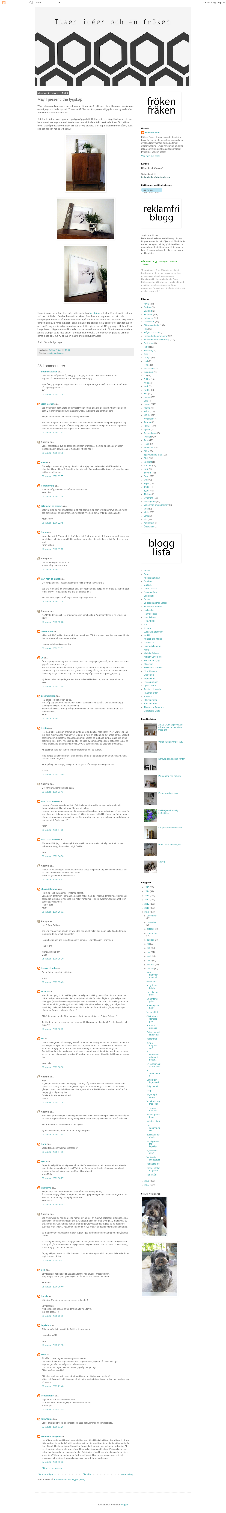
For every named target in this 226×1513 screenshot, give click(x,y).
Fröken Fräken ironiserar (156, 336)
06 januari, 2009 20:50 (53, 1316)
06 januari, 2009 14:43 (53, 879)
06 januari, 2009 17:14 (53, 1102)
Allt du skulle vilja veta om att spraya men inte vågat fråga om (170, 727)
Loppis (50, 353)
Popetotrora (149, 678)
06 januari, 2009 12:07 (53, 569)
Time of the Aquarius (153, 707)
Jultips (147, 379)
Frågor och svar (151, 332)
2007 (147, 1185)
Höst (146, 365)
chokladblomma (49, 889)
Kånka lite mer (153, 1164)
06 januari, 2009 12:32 (53, 648)
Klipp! (149, 1090)
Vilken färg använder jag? (156, 505)
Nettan (44, 532)
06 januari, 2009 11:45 (52, 523)
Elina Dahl (149, 596)
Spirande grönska (152, 1026)
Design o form (150, 592)
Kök (146, 393)
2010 (147, 908)
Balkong (148, 311)
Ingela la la (46, 1325)
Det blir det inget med (153, 1081)
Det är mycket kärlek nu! (153, 1033)
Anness (147, 574)
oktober (151, 929)
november (152, 922)
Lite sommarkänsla (153, 1128)
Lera (146, 401)
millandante (47, 1419)
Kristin (44, 728)
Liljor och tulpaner (152, 646)
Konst (146, 383)
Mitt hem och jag (152, 660)
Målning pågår (153, 1121)
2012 (147, 899)
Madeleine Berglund (51, 1436)
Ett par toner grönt (152, 1000)
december (152, 916)
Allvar (146, 304)
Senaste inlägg (45, 1474)
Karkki (147, 635)
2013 (147, 895)
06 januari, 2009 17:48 (53, 1134)
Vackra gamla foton (153, 1115)
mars (149, 960)
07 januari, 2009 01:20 (53, 1427)
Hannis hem (150, 617)
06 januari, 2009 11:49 (52, 549)
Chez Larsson (150, 588)
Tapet (146, 483)
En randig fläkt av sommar (153, 1065)
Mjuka (44, 1161)
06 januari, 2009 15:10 (53, 959)
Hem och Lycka (49, 968)
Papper (147, 422)
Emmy (147, 599)
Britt (43, 1270)
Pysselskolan (150, 433)
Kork (146, 386)
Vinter (147, 512)
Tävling (147, 494)
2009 (147, 912)
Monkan (45, 991)
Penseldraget (47, 1395)
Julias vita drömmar (153, 632)
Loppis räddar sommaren (170, 827)
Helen (44, 462)
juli (148, 944)
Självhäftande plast (153, 455)
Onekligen (149, 675)
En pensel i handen (152, 1109)
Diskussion (149, 321)
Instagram (148, 372)
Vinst (146, 509)
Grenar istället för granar (153, 1169)
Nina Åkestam (150, 671)
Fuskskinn (149, 343)
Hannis (44, 1296)
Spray (147, 476)
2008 (147, 1181)
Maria (146, 650)
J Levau (147, 628)
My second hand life (153, 667)
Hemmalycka (47, 486)
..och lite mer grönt (153, 993)
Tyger (146, 491)
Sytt (145, 480)
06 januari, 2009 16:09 (53, 1029)
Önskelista (149, 526)
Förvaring (148, 350)
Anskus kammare (152, 578)
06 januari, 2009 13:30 (53, 774)
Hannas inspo (150, 614)
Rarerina (148, 696)
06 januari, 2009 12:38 (53, 686)
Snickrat (148, 462)
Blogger (124, 1504)
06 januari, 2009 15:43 (53, 982)
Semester (148, 447)
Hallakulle (149, 610)
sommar (148, 465)
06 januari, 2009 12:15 (53, 601)
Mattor (147, 408)
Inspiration (149, 368)
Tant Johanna (150, 703)
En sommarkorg (153, 1073)
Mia (42, 1038)
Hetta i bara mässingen (169, 844)
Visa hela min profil (150, 156)
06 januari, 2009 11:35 (52, 453)
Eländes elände (151, 325)
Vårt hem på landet (50, 579)
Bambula (148, 581)
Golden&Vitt (47, 631)
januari (150, 968)
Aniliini (147, 570)
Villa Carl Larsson (50, 801)
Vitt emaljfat (152, 1012)
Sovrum (147, 473)
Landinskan (149, 642)
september (152, 933)
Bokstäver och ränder (153, 1136)
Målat (146, 411)
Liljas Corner (47, 404)
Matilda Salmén (151, 653)
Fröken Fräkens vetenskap (156, 339)
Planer (147, 426)
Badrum (147, 307)
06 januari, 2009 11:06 (52, 394)
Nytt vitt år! (151, 1175)
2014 (147, 891)
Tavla (146, 487)
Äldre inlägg (127, 1474)
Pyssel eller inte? (152, 1151)
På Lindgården (151, 693)
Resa (146, 444)
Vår (145, 519)
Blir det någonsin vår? (152, 1045)
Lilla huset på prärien (51, 506)
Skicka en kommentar (52, 1468)
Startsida (87, 1474)
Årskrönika (149, 523)
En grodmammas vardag (156, 603)
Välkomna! (152, 1039)
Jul (145, 375)
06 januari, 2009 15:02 (53, 912)
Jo (42, 658)
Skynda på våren (152, 1095)
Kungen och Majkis (153, 639)
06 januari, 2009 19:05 (53, 1204)
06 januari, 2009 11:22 (52, 432)
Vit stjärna (95, 313)
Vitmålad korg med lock (153, 1102)
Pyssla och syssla (152, 689)
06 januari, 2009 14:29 (53, 830)
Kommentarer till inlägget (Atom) (69, 1479)
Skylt (146, 458)
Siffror (147, 451)
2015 (147, 887)
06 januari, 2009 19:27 (53, 1260)
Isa (145, 624)
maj (149, 952)
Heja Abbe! (149, 621)
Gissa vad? (152, 981)
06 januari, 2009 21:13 (53, 1345)
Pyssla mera (150, 685)
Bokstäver (148, 318)
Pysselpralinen (151, 682)
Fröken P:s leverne (153, 606)
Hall (146, 361)
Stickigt (161, 862)
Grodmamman (48, 696)
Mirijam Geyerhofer (153, 657)
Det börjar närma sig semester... (168, 811)
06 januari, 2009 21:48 (53, 1386)
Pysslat (147, 437)
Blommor (148, 314)
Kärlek (147, 390)
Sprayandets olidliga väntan (171, 759)
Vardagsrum (59, 353)
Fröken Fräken (152, 132)
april (149, 956)
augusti (150, 940)
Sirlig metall (152, 1086)
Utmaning (148, 498)
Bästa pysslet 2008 (153, 1006)
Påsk (146, 440)
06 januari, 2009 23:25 (53, 1409)
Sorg (146, 469)
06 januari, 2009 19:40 (53, 1287)
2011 (147, 904)
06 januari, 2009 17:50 (53, 1152)
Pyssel (147, 429)
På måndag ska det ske (169, 776)
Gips (146, 354)
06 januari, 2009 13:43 (53, 792)
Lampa (147, 397)
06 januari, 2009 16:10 (53, 1067)
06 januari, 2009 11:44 (52, 496)
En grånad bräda (152, 986)
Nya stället (149, 419)
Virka (146, 516)
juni (149, 948)
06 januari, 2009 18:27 (53, 1178)
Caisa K (147, 585)
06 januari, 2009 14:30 (53, 856)
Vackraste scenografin (153, 1158)
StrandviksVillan (49, 371)
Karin (43, 1144)
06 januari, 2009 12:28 (53, 622)
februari (151, 964)
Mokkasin (148, 664)
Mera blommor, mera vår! (152, 975)
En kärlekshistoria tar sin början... (153, 1056)
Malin (43, 1354)
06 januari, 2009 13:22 (53, 718)
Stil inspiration (150, 700)
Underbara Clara (152, 711)
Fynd (146, 347)
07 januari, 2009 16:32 (53, 1462)
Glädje (147, 357)
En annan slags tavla (168, 793)
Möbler (147, 415)
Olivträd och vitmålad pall (152, 1019)
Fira (146, 329)
